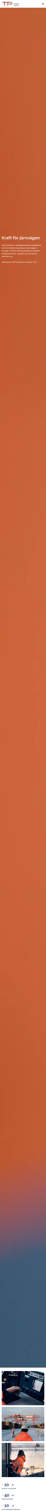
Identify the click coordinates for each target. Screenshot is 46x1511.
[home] (10, 4)
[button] (42, 3)
